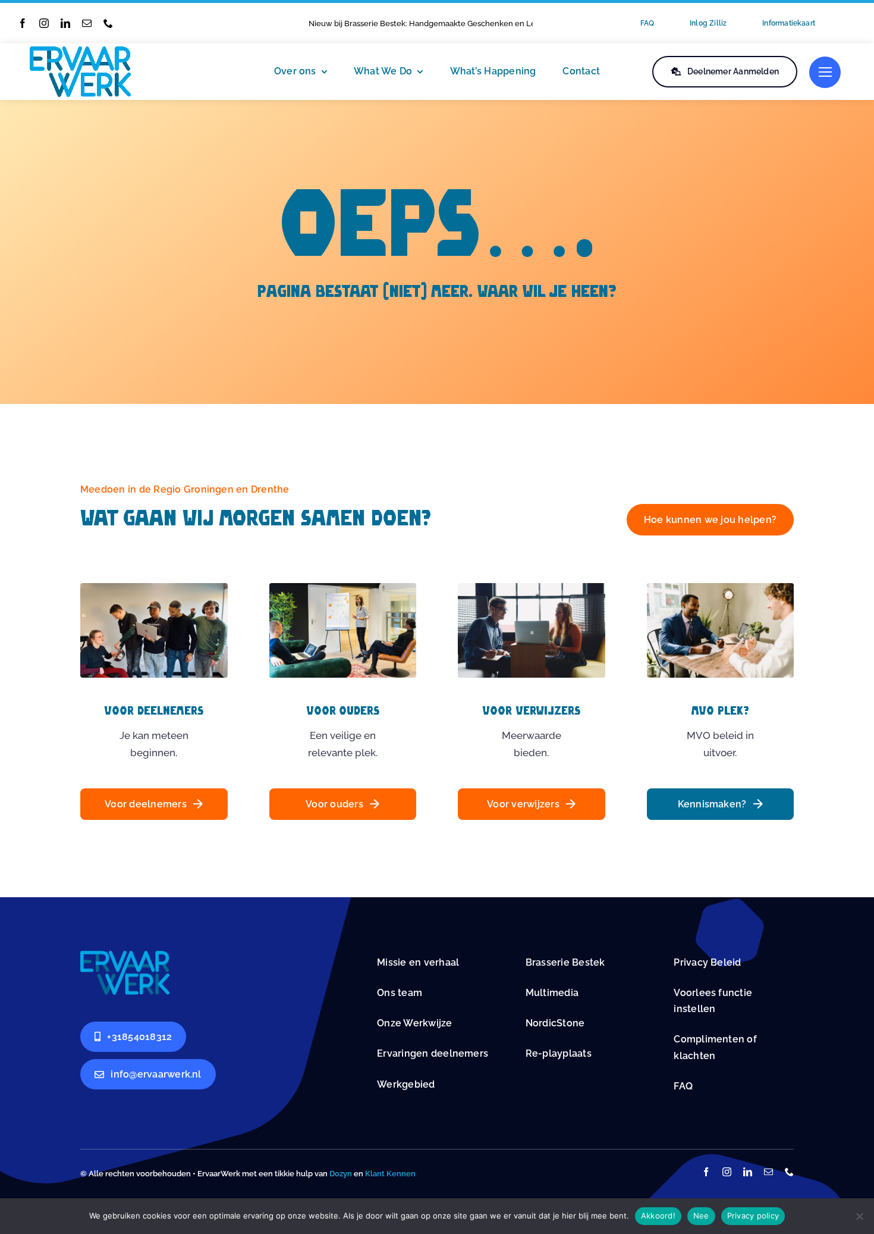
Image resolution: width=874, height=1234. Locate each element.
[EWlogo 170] (80, 51)
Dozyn (340, 1173)
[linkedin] (65, 23)
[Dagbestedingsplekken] (124, 955)
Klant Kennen (390, 1173)
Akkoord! (658, 1215)
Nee (701, 1215)
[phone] (108, 23)
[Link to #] (825, 72)
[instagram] (44, 23)
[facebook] (22, 23)
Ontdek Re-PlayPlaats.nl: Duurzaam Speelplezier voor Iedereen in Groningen (449, 23)
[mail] (87, 23)
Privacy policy (753, 1215)
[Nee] (859, 1216)
